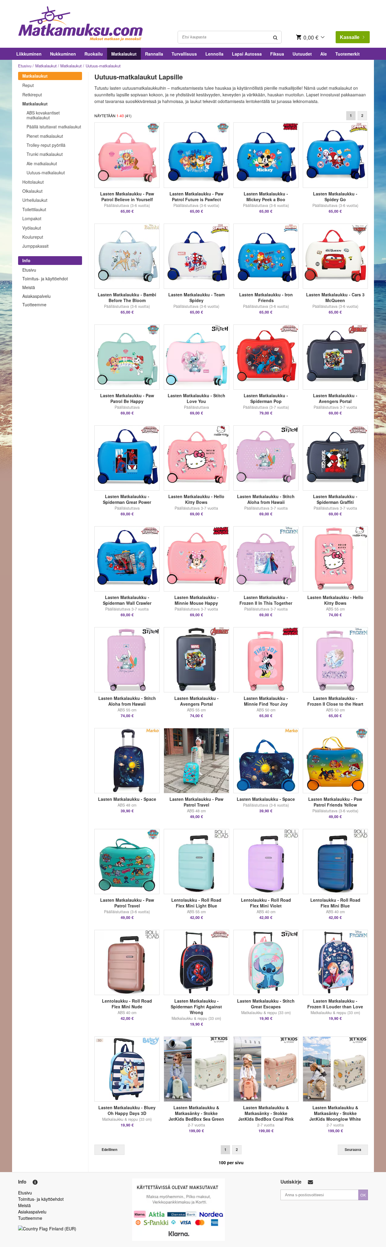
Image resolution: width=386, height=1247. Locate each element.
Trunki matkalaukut (45, 154)
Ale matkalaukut (42, 163)
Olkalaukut (32, 191)
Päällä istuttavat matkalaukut (54, 127)
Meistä (28, 287)
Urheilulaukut (34, 200)
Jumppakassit (35, 246)
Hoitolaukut (33, 182)
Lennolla (214, 54)
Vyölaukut (31, 228)
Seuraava (353, 1149)
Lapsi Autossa (247, 54)
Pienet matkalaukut (45, 136)
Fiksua (277, 54)
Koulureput (32, 237)
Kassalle (349, 37)
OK (363, 1194)
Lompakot (31, 218)
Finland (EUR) (62, 1229)
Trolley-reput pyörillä (46, 145)
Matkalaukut (124, 54)
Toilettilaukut (34, 209)
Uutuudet (302, 54)
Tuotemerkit (347, 54)
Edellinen (109, 1149)
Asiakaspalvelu (36, 296)
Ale (323, 54)
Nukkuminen (63, 54)
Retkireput (32, 95)
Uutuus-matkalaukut (46, 172)
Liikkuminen (29, 54)
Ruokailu (93, 54)
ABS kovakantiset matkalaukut (43, 115)
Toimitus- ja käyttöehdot (45, 279)
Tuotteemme (34, 304)
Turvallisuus (184, 54)
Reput (28, 85)
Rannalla (154, 54)
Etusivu (24, 66)
